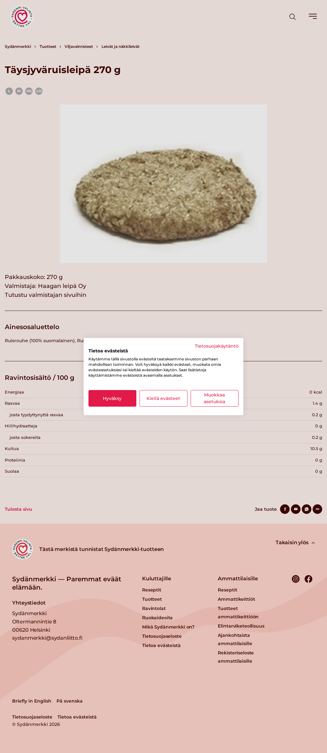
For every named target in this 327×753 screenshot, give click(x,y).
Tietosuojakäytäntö (217, 345)
